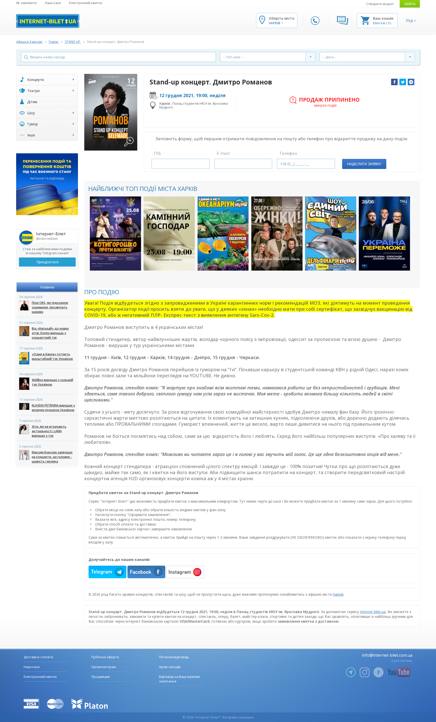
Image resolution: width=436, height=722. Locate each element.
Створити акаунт (380, 4)
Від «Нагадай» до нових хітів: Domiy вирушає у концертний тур (50, 333)
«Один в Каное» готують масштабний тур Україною (52, 356)
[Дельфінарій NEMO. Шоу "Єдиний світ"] (330, 233)
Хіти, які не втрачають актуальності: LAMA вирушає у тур (49, 431)
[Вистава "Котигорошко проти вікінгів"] (115, 233)
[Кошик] (365, 20)
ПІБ (157, 153)
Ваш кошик (383, 18)
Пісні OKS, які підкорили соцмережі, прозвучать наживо (50, 307)
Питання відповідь (174, 657)
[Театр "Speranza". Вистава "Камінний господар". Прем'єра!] (169, 233)
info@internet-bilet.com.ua (387, 655)
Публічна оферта (105, 657)
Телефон (288, 153)
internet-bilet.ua (373, 611)
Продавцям (100, 676)
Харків (338, 594)
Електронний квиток (85, 3)
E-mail (223, 153)
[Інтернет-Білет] (47, 21)
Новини (47, 287)
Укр (409, 20)
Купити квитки (112, 261)
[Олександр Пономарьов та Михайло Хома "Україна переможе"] (384, 233)
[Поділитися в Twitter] (402, 82)
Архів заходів (170, 667)
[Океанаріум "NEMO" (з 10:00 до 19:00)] (223, 233)
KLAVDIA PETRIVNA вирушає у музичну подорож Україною (53, 407)
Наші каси (53, 3)
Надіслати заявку (364, 164)
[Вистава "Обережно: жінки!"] (277, 233)
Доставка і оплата (38, 657)
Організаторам (103, 667)
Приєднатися (47, 261)
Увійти (409, 3)
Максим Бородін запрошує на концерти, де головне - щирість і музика (52, 457)
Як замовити (26, 3)
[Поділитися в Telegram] (411, 82)
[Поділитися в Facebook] (394, 82)
